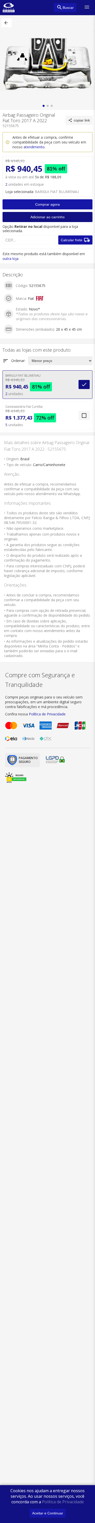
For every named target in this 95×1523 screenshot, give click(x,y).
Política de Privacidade (63, 1502)
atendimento (34, 146)
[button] (7, 22)
